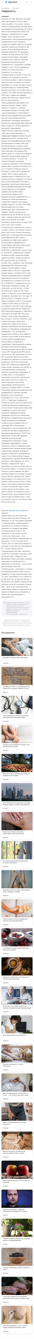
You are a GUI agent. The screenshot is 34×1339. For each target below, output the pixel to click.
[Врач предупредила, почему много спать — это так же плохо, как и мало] (17, 1087)
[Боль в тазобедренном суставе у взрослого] (17, 1116)
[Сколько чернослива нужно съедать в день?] (17, 1261)
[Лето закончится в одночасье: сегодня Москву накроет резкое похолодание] (17, 796)
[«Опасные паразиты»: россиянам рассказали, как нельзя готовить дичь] (17, 1290)
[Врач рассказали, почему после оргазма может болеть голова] (17, 1145)
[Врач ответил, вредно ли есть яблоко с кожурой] (17, 1174)
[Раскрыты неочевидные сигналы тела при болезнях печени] (17, 738)
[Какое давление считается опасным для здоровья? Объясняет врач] (17, 709)
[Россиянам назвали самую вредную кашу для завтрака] (17, 941)
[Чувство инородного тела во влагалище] (17, 1058)
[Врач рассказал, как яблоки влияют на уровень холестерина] (17, 767)
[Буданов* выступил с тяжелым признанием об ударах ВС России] (17, 1203)
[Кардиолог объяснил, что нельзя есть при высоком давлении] (17, 971)
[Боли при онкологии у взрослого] (17, 1029)
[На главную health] (12, 2)
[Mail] (6, 2)
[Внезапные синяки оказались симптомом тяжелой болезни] (17, 825)
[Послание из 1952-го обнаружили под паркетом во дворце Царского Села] (17, 680)
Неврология (15, 8)
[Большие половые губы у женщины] (17, 651)
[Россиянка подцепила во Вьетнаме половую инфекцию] (17, 854)
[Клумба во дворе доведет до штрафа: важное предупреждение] (17, 1232)
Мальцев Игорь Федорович (18, 510)
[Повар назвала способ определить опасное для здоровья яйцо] (17, 912)
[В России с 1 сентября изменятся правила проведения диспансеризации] (17, 1000)
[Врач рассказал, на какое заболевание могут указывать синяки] (17, 883)
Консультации (5, 8)
